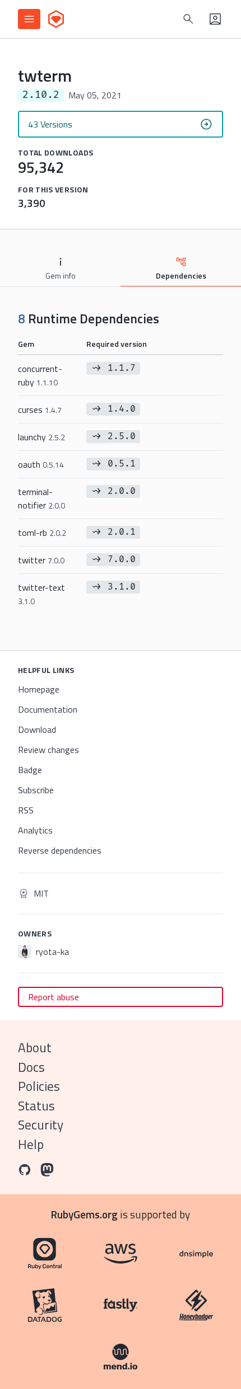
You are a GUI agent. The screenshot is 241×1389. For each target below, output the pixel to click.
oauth (41, 464)
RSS (26, 810)
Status (36, 1105)
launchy (41, 437)
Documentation (47, 709)
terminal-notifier (41, 498)
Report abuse (53, 997)
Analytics (35, 830)
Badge (30, 769)
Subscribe (36, 790)
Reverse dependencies (59, 850)
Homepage (38, 689)
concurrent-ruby (40, 375)
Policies (39, 1086)
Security (40, 1124)
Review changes (48, 749)
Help (31, 1144)
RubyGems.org (84, 1214)
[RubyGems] (56, 19)
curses (40, 409)
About (35, 1047)
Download (37, 729)
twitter (41, 560)
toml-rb (42, 532)
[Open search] (188, 19)
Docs (31, 1067)
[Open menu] (29, 19)
